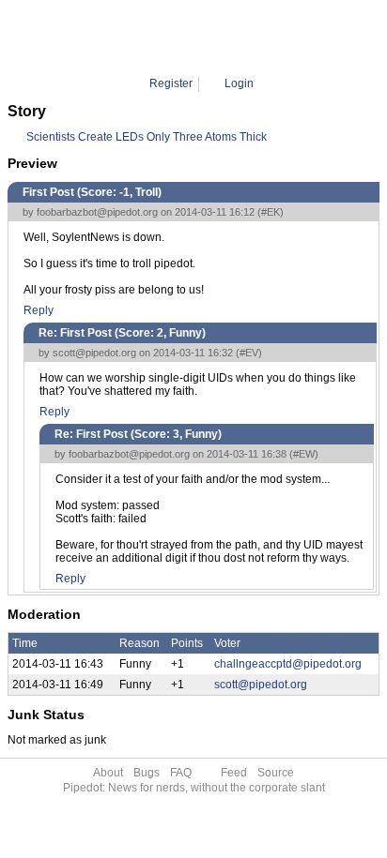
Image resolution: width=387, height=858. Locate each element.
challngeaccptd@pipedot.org (288, 663)
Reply (38, 310)
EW (256, 37)
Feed (234, 772)
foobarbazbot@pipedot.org (97, 212)
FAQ (181, 772)
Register (171, 83)
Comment (209, 37)
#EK (270, 212)
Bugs (146, 772)
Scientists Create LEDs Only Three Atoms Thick (146, 136)
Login (239, 83)
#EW (304, 453)
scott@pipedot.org (94, 352)
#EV (249, 352)
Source (275, 772)
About (108, 772)
